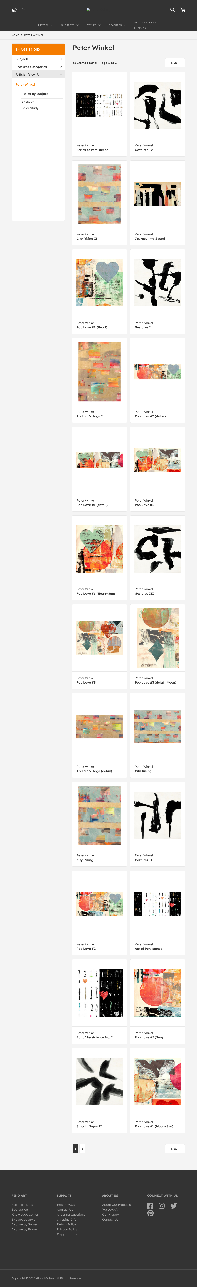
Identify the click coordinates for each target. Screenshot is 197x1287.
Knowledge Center (25, 1214)
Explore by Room (24, 1229)
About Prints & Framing (145, 25)
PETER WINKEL (34, 35)
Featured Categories (31, 67)
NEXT (175, 62)
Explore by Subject (25, 1224)
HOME (15, 35)
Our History (110, 1214)
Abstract (27, 102)
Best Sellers (20, 1209)
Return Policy (66, 1224)
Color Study (29, 108)
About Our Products (116, 1205)
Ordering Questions (71, 1214)
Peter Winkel (25, 84)
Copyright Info (67, 1234)
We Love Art (111, 1209)
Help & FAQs (66, 1205)
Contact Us (65, 1209)
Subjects (22, 59)
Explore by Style (23, 1219)
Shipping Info (67, 1219)
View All (34, 74)
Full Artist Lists (22, 1205)
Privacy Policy (67, 1229)
